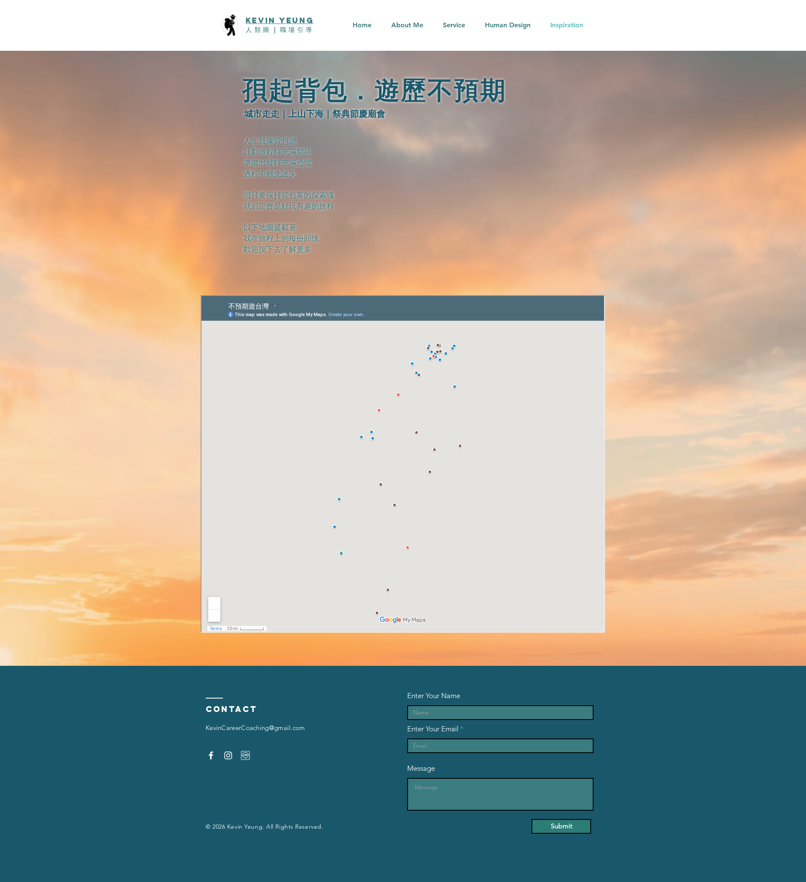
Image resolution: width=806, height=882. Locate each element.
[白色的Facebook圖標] (211, 755)
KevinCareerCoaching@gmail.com (255, 728)
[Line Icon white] (245, 755)
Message (421, 768)
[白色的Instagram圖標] (228, 755)
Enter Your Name (433, 695)
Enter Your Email (432, 729)
